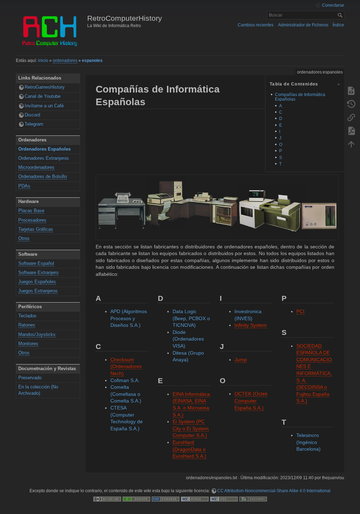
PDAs (24, 186)
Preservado (29, 377)
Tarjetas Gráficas (35, 229)
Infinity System (250, 325)
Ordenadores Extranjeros (43, 158)
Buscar (341, 15)
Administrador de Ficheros (303, 25)
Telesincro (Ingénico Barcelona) (308, 442)
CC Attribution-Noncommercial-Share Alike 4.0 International (273, 490)
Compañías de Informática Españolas (300, 97)
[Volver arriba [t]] (351, 144)
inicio (43, 60)
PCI (300, 311)
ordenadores (65, 60)
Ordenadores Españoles (44, 149)
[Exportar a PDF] (351, 130)
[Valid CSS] (224, 498)
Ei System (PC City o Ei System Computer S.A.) (191, 428)
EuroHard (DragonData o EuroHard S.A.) (189, 449)
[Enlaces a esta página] (351, 117)
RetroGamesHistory (45, 87)
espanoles (92, 60)
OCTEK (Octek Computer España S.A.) (251, 400)
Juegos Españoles (37, 281)
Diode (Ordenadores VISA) (188, 339)
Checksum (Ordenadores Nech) (126, 366)
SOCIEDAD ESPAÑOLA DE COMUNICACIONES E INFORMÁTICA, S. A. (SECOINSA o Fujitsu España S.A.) (314, 373)
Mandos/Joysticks (37, 334)
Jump (240, 359)
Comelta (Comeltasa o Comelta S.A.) (125, 394)
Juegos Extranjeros (38, 290)
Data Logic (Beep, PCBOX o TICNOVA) (191, 318)
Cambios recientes (256, 25)
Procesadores (32, 220)
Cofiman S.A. (125, 380)
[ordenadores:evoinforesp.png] (215, 176)
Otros (24, 238)
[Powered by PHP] (166, 498)
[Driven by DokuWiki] (253, 498)
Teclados (27, 315)
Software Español (36, 263)
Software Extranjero (38, 272)
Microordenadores (36, 167)
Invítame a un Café (44, 105)
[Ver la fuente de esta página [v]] (351, 90)
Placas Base (31, 210)
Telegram (34, 124)
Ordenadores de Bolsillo (42, 176)
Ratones (26, 325)
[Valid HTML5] (195, 498)
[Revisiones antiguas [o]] (351, 103)
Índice (338, 25)
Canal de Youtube (42, 96)
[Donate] (136, 498)
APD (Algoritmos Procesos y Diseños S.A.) (128, 318)
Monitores (28, 343)
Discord (32, 115)
